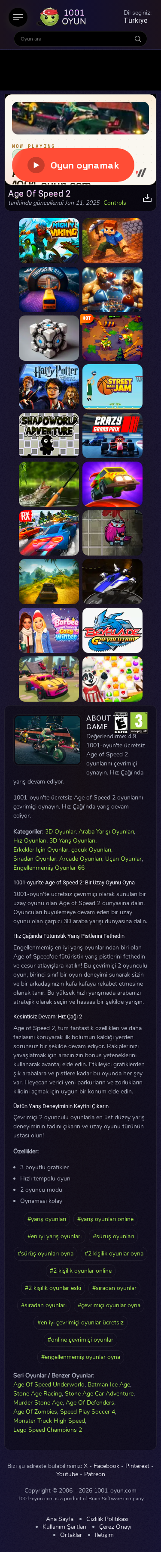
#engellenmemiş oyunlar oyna (80, 1357)
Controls (114, 203)
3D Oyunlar (60, 832)
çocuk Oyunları (91, 850)
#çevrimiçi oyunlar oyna (109, 1305)
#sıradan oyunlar (114, 1288)
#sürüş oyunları (113, 1236)
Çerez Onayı (115, 1527)
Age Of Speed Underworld (49, 1384)
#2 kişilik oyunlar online (81, 1271)
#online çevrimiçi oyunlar (80, 1340)
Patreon (94, 1474)
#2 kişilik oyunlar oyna (114, 1253)
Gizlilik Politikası (107, 1519)
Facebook (106, 1466)
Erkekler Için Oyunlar (40, 850)
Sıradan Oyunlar (34, 859)
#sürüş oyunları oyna (45, 1253)
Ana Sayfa (59, 1519)
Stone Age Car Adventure (99, 1394)
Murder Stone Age (38, 1403)
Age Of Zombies (35, 1412)
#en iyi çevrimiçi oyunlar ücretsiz (80, 1322)
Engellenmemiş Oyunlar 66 (49, 868)
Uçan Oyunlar (123, 859)
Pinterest (137, 1466)
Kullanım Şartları (64, 1527)
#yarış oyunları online (105, 1219)
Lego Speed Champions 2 (47, 1430)
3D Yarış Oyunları (72, 841)
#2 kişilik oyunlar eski (53, 1288)
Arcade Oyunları (80, 859)
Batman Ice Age (109, 1384)
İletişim (104, 1535)
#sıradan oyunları (44, 1305)
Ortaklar (71, 1535)
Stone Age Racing (37, 1394)
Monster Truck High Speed (49, 1421)
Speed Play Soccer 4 (87, 1412)
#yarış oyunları (46, 1219)
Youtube (67, 1474)
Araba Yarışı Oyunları (106, 832)
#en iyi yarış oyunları (54, 1236)
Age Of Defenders (90, 1403)
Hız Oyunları (29, 841)
